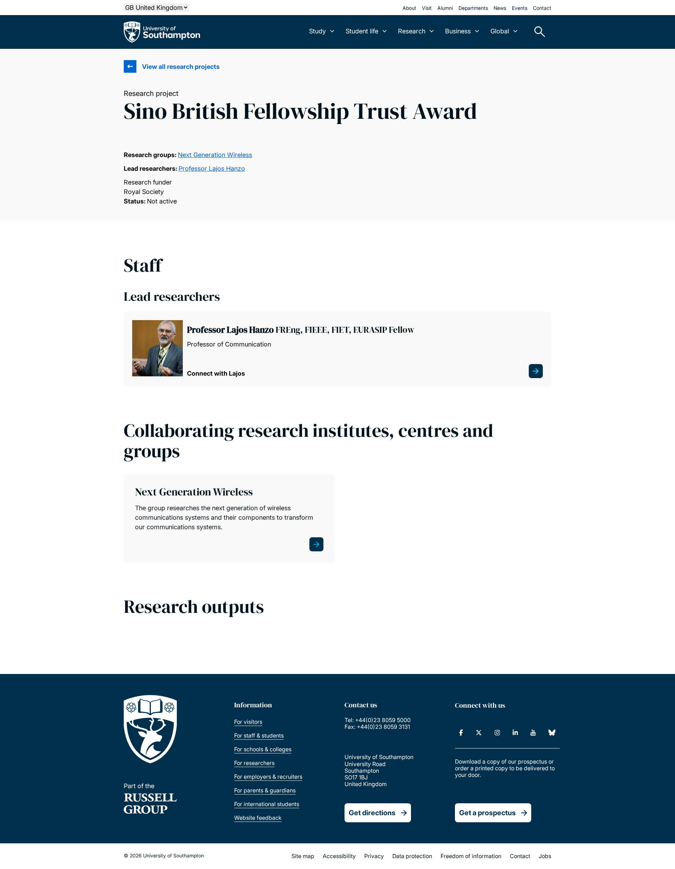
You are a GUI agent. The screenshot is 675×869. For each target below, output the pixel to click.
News (500, 8)
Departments (473, 8)
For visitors (248, 721)
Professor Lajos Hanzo (212, 168)
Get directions (372, 813)
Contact (542, 8)
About (409, 8)
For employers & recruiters (268, 776)
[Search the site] (537, 32)
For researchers (254, 762)
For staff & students (259, 735)
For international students (266, 804)
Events (519, 8)
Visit (427, 8)
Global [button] (499, 31)
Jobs (545, 856)
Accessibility (339, 856)
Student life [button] (362, 31)
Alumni (445, 8)
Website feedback (258, 817)
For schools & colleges (262, 749)
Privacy (374, 856)
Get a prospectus (487, 813)
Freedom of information (471, 856)
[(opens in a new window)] (461, 732)
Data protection (412, 856)
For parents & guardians (265, 790)
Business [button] (458, 31)
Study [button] (317, 31)
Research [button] (411, 31)
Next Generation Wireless (215, 154)
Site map (302, 856)
